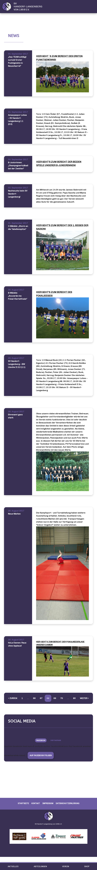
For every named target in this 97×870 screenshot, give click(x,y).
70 (61, 698)
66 (34, 698)
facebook (40, 740)
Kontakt (35, 803)
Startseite (23, 803)
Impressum (47, 803)
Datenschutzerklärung (67, 803)
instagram (55, 740)
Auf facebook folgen (41, 755)
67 (41, 698)
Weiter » (84, 698)
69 (55, 698)
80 (74, 698)
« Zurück (12, 698)
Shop (86, 866)
